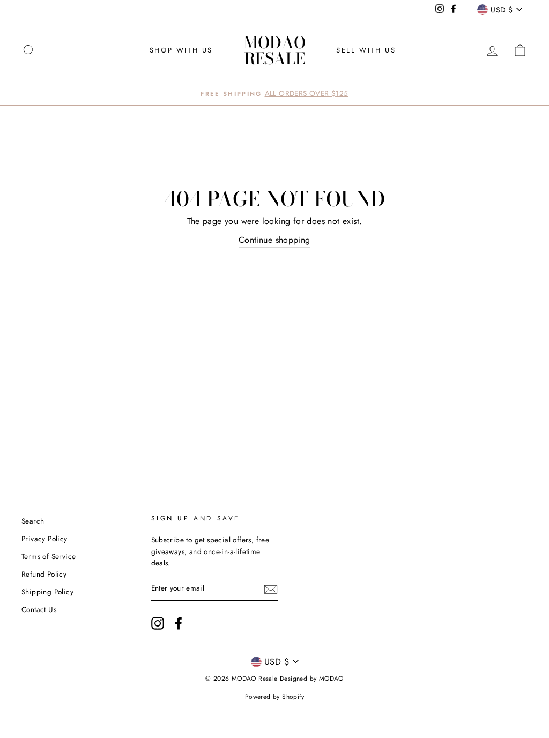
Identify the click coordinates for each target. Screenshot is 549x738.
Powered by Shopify (274, 697)
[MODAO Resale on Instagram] (157, 623)
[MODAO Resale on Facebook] (178, 623)
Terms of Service (48, 556)
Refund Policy (43, 574)
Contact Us (38, 609)
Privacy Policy (44, 538)
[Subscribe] (271, 589)
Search (32, 521)
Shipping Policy (47, 591)
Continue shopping (274, 240)
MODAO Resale (275, 50)
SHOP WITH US (181, 50)
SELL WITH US (366, 50)
